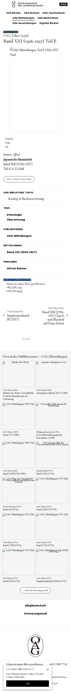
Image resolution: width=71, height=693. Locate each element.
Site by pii (53, 683)
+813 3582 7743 (14, 287)
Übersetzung (16, 219)
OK (27, 683)
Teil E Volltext (22, 179)
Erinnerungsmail (35, 613)
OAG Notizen (31, 12)
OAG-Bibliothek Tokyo (18, 192)
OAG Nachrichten (48, 17)
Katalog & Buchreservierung (26, 199)
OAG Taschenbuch (54, 12)
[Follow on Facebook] (40, 623)
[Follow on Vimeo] (31, 623)
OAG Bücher (13, 12)
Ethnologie (14, 214)
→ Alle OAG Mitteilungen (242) (35, 590)
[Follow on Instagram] (23, 623)
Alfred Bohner (17, 268)
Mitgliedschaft (35, 605)
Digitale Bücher (49, 23)
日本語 (63, 4)
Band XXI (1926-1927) (22, 252)
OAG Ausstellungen (24, 23)
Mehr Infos (19, 677)
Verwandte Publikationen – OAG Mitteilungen (35, 356)
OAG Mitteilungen (23, 17)
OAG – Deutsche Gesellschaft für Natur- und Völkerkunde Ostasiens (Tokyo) (27, 4)
